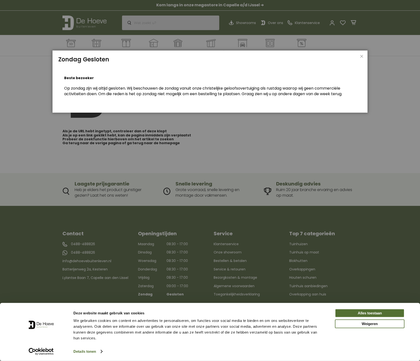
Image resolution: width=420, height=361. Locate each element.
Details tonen (84, 351)
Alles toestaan (370, 313)
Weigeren (370, 324)
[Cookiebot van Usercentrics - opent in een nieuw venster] (41, 351)
